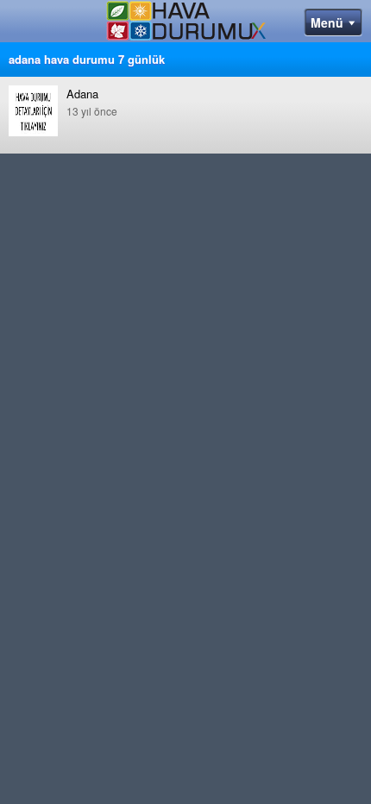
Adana (91, 101)
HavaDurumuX (186, 24)
